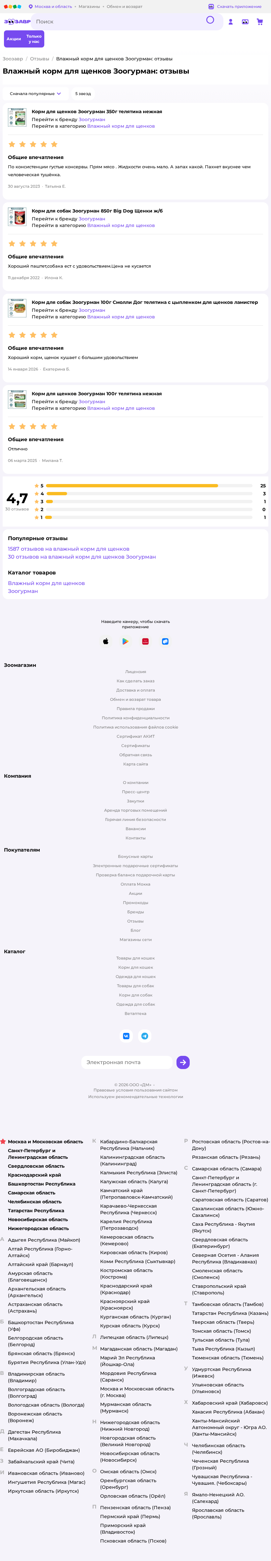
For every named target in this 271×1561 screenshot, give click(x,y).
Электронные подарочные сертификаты (135, 865)
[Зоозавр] (17, 21)
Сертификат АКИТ (136, 736)
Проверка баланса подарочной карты (135, 874)
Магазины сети (136, 939)
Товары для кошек (135, 958)
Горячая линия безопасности (135, 819)
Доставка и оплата (135, 690)
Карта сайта (135, 764)
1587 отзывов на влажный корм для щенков (69, 549)
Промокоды (135, 902)
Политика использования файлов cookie (135, 727)
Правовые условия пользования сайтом (136, 1090)
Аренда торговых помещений (135, 810)
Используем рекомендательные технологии (135, 1096)
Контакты (136, 837)
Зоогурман (23, 591)
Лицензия (135, 671)
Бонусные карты (135, 856)
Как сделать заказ (136, 680)
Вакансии (136, 828)
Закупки (135, 800)
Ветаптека (135, 1013)
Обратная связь (135, 754)
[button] (36, 93)
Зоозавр (13, 59)
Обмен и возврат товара (135, 699)
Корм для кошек (135, 967)
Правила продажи (136, 708)
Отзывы (39, 59)
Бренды (135, 911)
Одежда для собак (135, 1004)
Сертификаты (135, 745)
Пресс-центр (135, 791)
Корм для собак (135, 994)
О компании (135, 782)
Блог (136, 930)
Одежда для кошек (136, 976)
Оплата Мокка (135, 884)
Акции (135, 893)
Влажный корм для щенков (46, 583)
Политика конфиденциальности (136, 717)
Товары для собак (135, 985)
